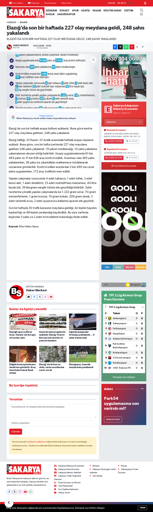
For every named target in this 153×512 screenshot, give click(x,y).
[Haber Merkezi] (16, 292)
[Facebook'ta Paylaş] (115, 46)
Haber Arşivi (64, 492)
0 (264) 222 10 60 (115, 158)
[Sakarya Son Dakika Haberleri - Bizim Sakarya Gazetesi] (26, 12)
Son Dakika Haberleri (68, 489)
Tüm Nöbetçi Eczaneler (125, 166)
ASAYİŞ (85, 10)
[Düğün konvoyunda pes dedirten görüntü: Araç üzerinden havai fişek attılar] (23, 354)
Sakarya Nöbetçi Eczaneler (71, 466)
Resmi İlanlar (50, 3)
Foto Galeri (17, 3)
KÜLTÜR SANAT (113, 10)
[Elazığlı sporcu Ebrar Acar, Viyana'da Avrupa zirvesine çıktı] (23, 321)
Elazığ (23, 22)
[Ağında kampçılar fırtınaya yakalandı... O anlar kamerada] (82, 321)
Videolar (35, 3)
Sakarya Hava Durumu (68, 469)
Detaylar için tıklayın (124, 377)
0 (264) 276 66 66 (115, 141)
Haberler (11, 22)
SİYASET (64, 10)
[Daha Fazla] (131, 46)
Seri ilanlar (97, 476)
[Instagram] (45, 297)
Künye (124, 466)
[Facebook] (34, 297)
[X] (14, 491)
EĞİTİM (128, 10)
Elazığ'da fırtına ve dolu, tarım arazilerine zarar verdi (51, 367)
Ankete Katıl (113, 419)
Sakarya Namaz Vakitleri (69, 472)
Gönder (15, 431)
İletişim (96, 466)
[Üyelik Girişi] (143, 3)
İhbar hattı (66, 3)
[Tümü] (142, 389)
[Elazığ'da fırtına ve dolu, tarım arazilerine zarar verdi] (52, 354)
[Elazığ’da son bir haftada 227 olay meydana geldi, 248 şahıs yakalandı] (53, 81)
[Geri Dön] (8, 503)
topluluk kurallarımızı (36, 442)
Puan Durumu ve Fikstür (69, 482)
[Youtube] (50, 297)
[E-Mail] (28, 297)
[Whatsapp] (30, 491)
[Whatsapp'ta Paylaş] (126, 46)
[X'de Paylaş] (120, 46)
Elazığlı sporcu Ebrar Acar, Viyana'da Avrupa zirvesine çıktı (22, 335)
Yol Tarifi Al (133, 141)
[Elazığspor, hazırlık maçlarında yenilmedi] (82, 354)
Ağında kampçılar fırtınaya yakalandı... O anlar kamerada (82, 335)
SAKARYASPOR (66, 14)
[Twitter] (39, 297)
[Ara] (141, 11)
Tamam (142, 508)
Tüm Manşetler (65, 486)
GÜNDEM (51, 10)
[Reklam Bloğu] (123, 76)
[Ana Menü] (141, 14)
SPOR (75, 10)
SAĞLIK (50, 14)
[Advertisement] (63, 255)
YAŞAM (96, 10)
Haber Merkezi (36, 290)
